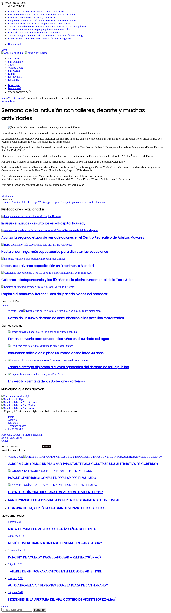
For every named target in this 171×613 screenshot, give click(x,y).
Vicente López (15, 67)
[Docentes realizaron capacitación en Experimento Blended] (33, 258)
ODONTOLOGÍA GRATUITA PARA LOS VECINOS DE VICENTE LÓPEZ (55, 492)
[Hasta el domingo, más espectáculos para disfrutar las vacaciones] (36, 244)
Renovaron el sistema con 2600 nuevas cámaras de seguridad (40, 38)
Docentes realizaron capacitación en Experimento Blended (47, 266)
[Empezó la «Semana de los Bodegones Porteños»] (35, 374)
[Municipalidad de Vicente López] (19, 402)
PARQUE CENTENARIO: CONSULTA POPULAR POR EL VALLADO (52, 478)
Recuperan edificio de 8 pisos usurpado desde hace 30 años (39, 23)
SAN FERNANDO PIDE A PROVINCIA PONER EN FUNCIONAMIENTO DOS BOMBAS (64, 500)
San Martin (14, 70)
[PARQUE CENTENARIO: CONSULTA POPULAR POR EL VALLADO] (50, 470)
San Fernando (15, 61)
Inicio (4, 98)
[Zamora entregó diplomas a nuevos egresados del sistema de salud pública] (48, 360)
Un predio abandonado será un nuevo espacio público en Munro (42, 20)
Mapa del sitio (15, 428)
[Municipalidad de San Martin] (18, 405)
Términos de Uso (17, 425)
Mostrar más (7, 196)
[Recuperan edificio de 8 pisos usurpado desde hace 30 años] (40, 345)
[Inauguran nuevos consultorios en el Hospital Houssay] (31, 216)
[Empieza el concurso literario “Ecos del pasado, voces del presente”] (38, 286)
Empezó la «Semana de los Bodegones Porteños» (34, 32)
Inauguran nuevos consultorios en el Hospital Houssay (43, 223)
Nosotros (13, 422)
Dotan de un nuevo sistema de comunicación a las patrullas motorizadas (66, 318)
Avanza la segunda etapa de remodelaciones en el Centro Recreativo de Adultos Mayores (72, 237)
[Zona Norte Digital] (24, 52)
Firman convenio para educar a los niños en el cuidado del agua (41, 14)
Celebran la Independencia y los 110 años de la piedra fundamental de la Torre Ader (67, 280)
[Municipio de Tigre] (12, 399)
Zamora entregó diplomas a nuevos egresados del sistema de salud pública (47, 26)
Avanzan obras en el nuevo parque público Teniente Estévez (39, 29)
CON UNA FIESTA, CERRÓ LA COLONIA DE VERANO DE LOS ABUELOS (57, 508)
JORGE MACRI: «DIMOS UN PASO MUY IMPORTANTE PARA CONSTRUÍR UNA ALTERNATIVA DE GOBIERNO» (83, 464)
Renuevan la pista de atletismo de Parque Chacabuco (36, 11)
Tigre (11, 64)
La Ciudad (13, 79)
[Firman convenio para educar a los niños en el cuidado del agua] (42, 331)
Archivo (12, 419)
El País (11, 73)
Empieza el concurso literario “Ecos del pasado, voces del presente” (54, 294)
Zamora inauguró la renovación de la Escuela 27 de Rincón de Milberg (45, 35)
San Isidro (13, 58)
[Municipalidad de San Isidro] (17, 408)
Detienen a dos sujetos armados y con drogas (31, 17)
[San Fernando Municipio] (15, 396)
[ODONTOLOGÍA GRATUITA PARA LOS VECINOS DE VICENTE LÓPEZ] (52, 484)
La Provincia (15, 76)
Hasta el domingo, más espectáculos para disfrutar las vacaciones (54, 251)
